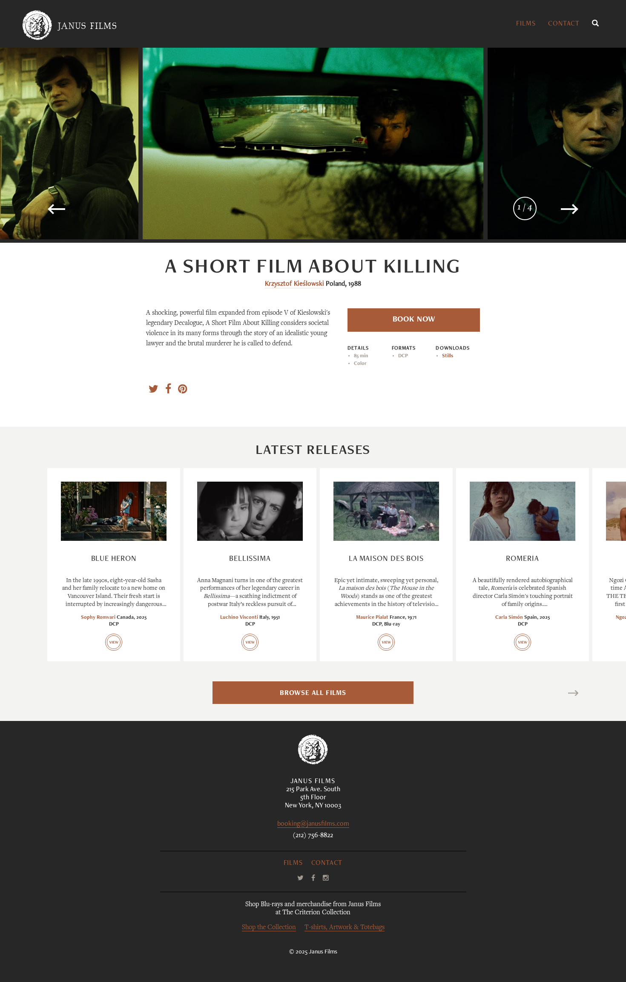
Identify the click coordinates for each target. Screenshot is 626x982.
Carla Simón (509, 617)
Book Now (414, 320)
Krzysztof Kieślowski (294, 284)
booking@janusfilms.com (313, 824)
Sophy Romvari (98, 617)
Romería (522, 559)
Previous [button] (83, 213)
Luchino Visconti (239, 617)
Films (525, 24)
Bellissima (250, 559)
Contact (564, 24)
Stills (447, 356)
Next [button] (547, 213)
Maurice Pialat (372, 617)
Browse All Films (313, 693)
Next (561, 694)
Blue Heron (114, 559)
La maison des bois (386, 559)
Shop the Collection (269, 928)
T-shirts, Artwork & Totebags (344, 928)
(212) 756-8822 (313, 836)
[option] (313, 143)
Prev (64, 694)
